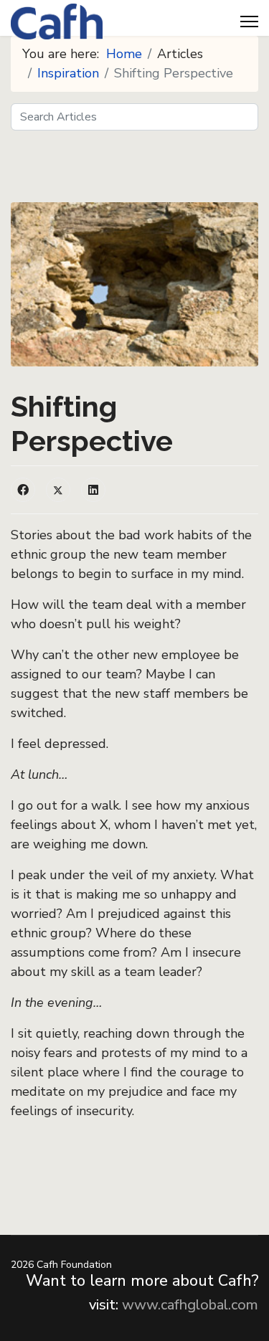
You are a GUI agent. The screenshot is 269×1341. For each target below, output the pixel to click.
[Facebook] (23, 490)
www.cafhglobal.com (190, 1304)
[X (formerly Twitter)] (58, 490)
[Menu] (249, 21)
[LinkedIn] (93, 490)
